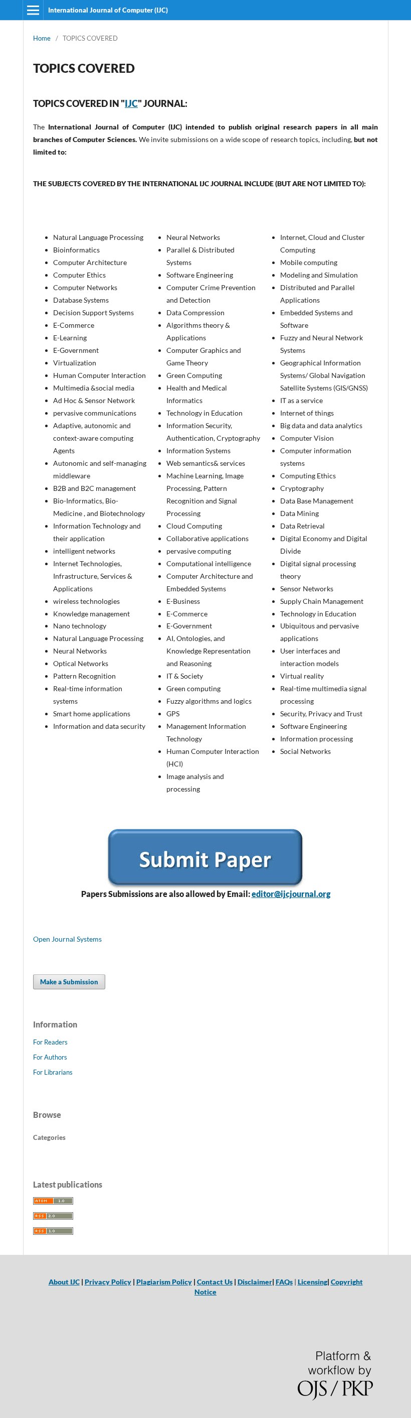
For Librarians (53, 1072)
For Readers (50, 1042)
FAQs (284, 1281)
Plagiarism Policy (164, 1281)
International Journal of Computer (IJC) (108, 10)
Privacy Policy (108, 1281)
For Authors (50, 1057)
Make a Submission (69, 982)
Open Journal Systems (67, 939)
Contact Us (215, 1281)
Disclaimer (255, 1281)
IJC (131, 103)
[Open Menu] (33, 10)
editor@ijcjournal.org (291, 893)
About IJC (64, 1281)
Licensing (312, 1281)
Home (42, 38)
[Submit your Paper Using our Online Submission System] (205, 857)
